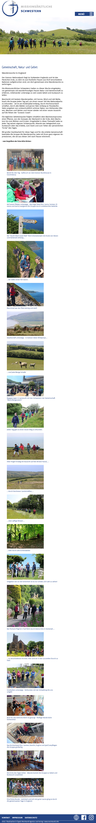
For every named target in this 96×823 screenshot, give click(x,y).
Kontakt (6, 818)
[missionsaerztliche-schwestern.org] (27, 16)
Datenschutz (31, 818)
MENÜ (84, 14)
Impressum (17, 818)
